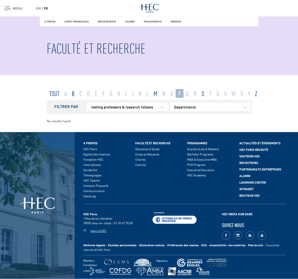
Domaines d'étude (147, 149)
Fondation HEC (93, 159)
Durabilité (90, 170)
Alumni (244, 176)
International (92, 164)
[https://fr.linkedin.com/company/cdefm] (94, 271)
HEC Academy (196, 175)
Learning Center (252, 182)
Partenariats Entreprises (260, 169)
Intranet (246, 189)
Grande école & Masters (203, 149)
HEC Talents (91, 180)
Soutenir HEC (249, 156)
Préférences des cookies (183, 245)
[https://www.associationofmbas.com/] (150, 271)
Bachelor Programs (200, 154)
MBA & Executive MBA (202, 159)
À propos (50, 21)
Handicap (89, 196)
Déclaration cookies (152, 245)
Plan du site (255, 245)
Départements (107, 21)
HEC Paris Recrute (253, 149)
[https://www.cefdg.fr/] (120, 271)
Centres (140, 164)
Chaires (130, 21)
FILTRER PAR (66, 106)
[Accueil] (149, 7)
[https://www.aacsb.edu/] (179, 271)
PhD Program (196, 164)
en (38, 8)
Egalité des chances (96, 154)
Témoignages (92, 175)
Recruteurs (248, 162)
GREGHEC (176, 21)
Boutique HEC (249, 195)
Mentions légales (94, 245)
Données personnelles (122, 245)
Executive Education (200, 170)
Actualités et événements (260, 143)
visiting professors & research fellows (122, 106)
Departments (185, 106)
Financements (153, 21)
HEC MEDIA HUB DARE (237, 214)
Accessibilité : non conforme (227, 245)
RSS (204, 245)
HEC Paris (90, 149)
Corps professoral (76, 21)
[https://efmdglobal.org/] (203, 271)
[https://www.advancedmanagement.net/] (217, 263)
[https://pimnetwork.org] (142, 262)
